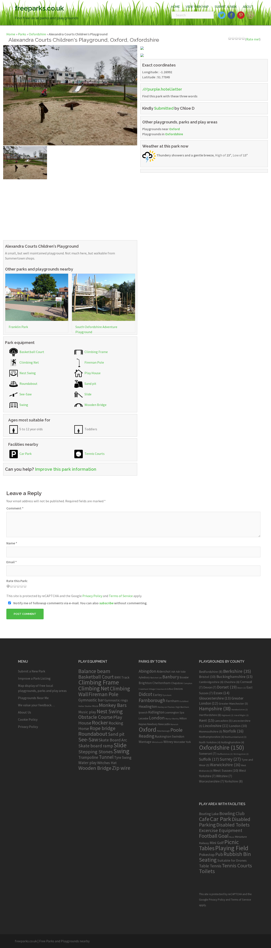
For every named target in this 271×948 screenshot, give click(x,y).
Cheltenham (161, 683)
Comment (15, 508)
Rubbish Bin (237, 854)
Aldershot (164, 671)
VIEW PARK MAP (197, 6)
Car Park (25, 453)
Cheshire (231, 682)
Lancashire (223, 721)
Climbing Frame (96, 352)
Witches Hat (107, 762)
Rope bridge (102, 728)
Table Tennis (210, 865)
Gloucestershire (215, 698)
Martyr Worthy (172, 718)
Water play (87, 762)
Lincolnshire (215, 725)
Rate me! (252, 39)
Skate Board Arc (113, 739)
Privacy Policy (92, 596)
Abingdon (147, 671)
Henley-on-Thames (166, 707)
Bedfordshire (211, 671)
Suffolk (209, 759)
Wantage (145, 742)
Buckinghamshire (234, 676)
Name (11, 543)
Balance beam (94, 671)
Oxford (174, 129)
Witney (168, 742)
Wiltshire (224, 776)
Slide (87, 394)
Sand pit (90, 383)
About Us (24, 712)
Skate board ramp (95, 746)
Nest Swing (27, 373)
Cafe (204, 819)
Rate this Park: (17, 581)
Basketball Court (31, 352)
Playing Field (231, 848)
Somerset (207, 754)
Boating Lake (209, 813)
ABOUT (248, 6)
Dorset (227, 687)
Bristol (207, 676)
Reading (146, 736)
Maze (95, 706)
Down (241, 687)
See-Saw (25, 394)
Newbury (152, 724)
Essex (221, 692)
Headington (148, 706)
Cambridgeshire (211, 682)
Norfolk (233, 731)
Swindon (178, 736)
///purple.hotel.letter (162, 89)
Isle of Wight (241, 715)
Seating (208, 859)
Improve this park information (65, 469)
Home (10, 34)
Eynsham (167, 695)
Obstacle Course (95, 717)
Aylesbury (144, 677)
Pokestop (207, 854)
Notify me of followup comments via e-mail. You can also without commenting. (80, 603)
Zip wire (121, 767)
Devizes (178, 689)
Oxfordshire (37, 34)
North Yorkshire (209, 742)
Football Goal (213, 835)
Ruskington (163, 736)
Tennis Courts (94, 453)
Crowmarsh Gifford (164, 689)
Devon (209, 687)
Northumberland (235, 736)
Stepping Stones (95, 752)
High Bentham (182, 707)
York (188, 742)
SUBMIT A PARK (226, 6)
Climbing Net (29, 362)
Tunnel (106, 757)
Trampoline (88, 757)
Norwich (174, 724)
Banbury (170, 677)
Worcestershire (211, 781)
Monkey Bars (113, 705)
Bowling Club (232, 813)
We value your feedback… (36, 705)
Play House (92, 373)
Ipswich (143, 712)
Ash (173, 671)
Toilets (207, 871)
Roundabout (28, 383)
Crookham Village (147, 689)
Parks (22, 34)
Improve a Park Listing (34, 678)
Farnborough (152, 700)
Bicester (184, 677)
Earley (157, 695)
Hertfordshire (210, 715)
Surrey (230, 759)
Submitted (164, 108)
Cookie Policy (27, 719)
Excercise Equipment (220, 830)
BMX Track (121, 677)
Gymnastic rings (116, 700)
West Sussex (225, 770)
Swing (23, 405)
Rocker (100, 722)
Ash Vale (180, 671)
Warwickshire (225, 764)
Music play (87, 711)
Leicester (143, 718)
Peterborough (163, 731)
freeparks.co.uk (39, 8)
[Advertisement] (70, 209)
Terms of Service (121, 596)
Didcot (145, 694)
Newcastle (164, 724)
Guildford (184, 701)
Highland (227, 715)
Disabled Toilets (233, 825)
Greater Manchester (233, 703)
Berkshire (237, 671)
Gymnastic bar (91, 699)
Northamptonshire (211, 737)
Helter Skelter (85, 706)
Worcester (179, 742)
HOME (175, 6)
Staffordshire (225, 754)
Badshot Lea (156, 677)
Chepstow (177, 683)
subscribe (106, 603)
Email (11, 562)
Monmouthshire (210, 731)
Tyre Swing (122, 757)
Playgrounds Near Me (33, 698)
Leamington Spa (174, 712)
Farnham (172, 701)
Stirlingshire (241, 754)
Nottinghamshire (232, 742)
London (157, 718)
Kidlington (156, 712)
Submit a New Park (31, 671)
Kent (206, 720)
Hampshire (215, 709)
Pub (219, 854)
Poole (176, 730)
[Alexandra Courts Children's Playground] (70, 95)
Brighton (145, 683)
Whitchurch (157, 742)
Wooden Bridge (95, 405)
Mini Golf (217, 842)
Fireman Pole (94, 362)
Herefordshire (239, 709)
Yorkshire (234, 781)
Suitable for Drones (232, 860)
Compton (188, 683)
